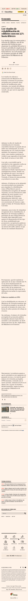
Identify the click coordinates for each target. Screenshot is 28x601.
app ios (14, 549)
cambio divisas (14, 543)
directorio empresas (22, 543)
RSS (9, 589)
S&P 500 (13, 8)
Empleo (8, 22)
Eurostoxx (8, 516)
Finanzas (8, 420)
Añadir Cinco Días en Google (9, 72)
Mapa (7, 589)
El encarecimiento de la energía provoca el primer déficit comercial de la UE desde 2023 (13, 484)
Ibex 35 (3, 8)
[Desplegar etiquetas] (25, 420)
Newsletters (13, 589)
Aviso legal (12, 586)
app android (22, 549)
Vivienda (3, 22)
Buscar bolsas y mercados (8, 509)
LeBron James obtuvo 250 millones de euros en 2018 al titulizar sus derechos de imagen (12, 501)
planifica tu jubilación (5, 544)
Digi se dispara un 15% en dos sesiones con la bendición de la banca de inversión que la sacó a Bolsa (14, 490)
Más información (4, 427)
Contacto (8, 586)
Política (18, 22)
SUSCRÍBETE (20, 11)
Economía (6, 19)
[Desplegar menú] (2, 11)
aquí (23, 430)
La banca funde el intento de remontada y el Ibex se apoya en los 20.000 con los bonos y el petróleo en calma (13, 496)
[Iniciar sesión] (25, 12)
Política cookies (18, 586)
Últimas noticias (6, 481)
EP (14, 62)
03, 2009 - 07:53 (14, 64)
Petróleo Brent (24, 8)
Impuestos (13, 22)
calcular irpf (5, 538)
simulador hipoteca (14, 538)
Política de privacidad (16, 587)
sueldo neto (22, 538)
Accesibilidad (23, 587)
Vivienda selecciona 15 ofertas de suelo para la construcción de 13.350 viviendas (17, 409)
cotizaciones (5, 549)
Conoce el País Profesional (14, 555)
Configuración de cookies (6, 587)
